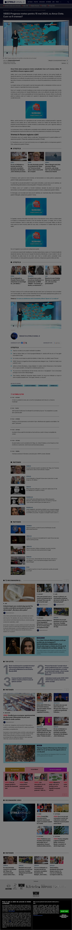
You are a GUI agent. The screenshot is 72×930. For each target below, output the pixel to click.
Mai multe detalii (12, 911)
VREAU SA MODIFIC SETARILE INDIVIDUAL (64, 916)
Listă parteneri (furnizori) (37, 915)
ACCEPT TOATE (64, 911)
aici (10, 921)
